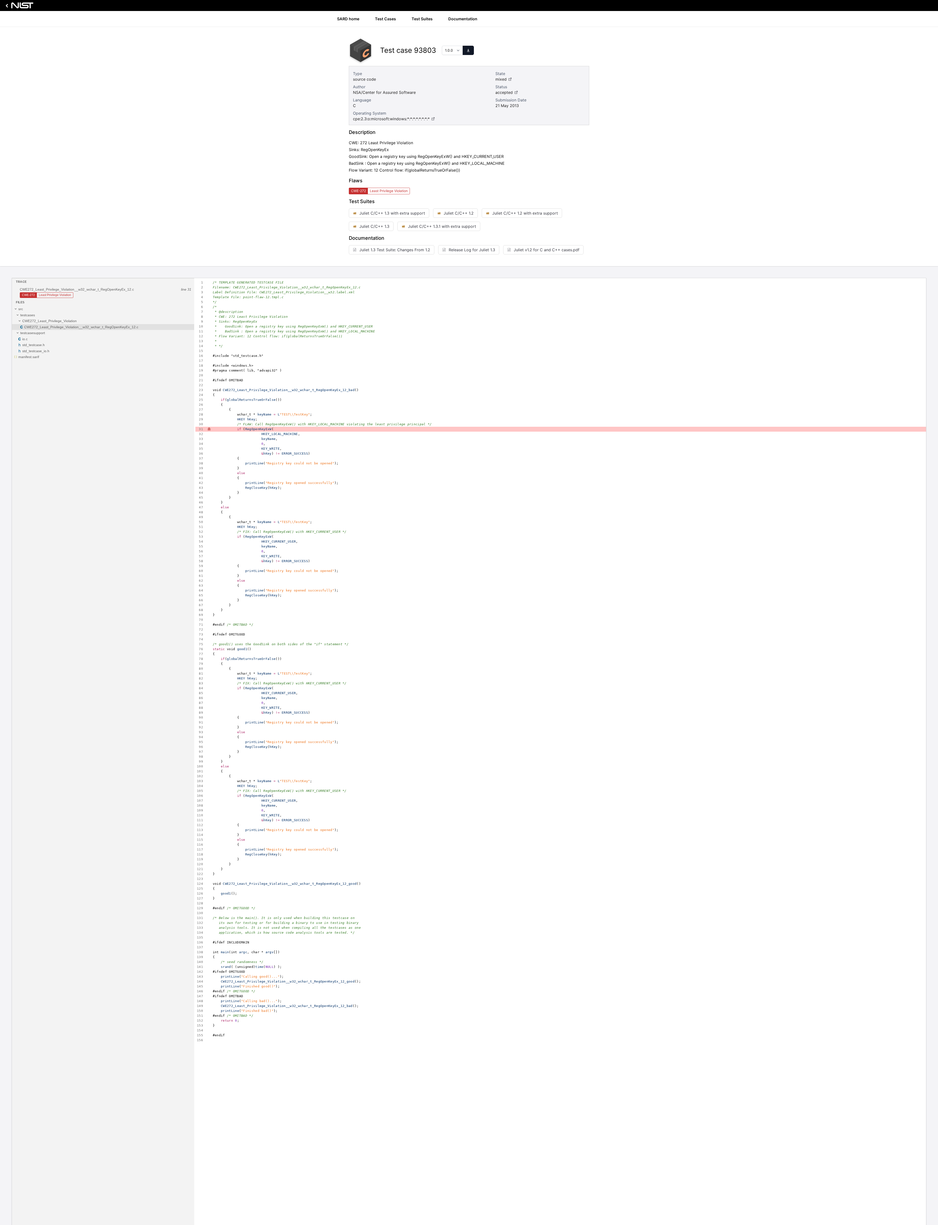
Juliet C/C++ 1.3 (374, 226)
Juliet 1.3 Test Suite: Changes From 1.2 (394, 249)
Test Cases (385, 18)
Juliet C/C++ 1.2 (459, 213)
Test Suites (422, 18)
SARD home (348, 18)
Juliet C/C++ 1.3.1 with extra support (442, 226)
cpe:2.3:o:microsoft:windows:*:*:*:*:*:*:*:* (391, 118)
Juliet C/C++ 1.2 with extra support (525, 213)
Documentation (462, 18)
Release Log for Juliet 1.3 (472, 249)
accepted (504, 92)
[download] (468, 50)
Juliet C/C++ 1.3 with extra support (392, 213)
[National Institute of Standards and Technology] (18, 6)
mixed (501, 79)
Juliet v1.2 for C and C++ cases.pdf (546, 249)
